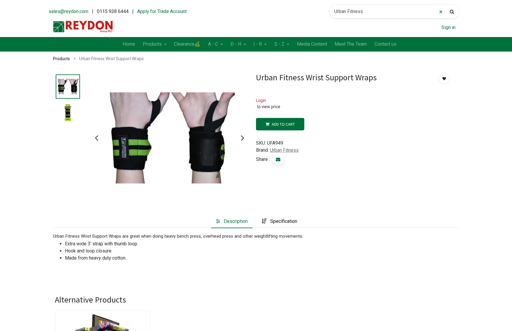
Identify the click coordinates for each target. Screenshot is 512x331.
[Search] (452, 11)
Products (61, 58)
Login (261, 100)
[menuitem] (129, 44)
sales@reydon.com (68, 11)
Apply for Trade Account (162, 11)
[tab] (231, 221)
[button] (444, 78)
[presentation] (96, 138)
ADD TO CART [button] (283, 124)
